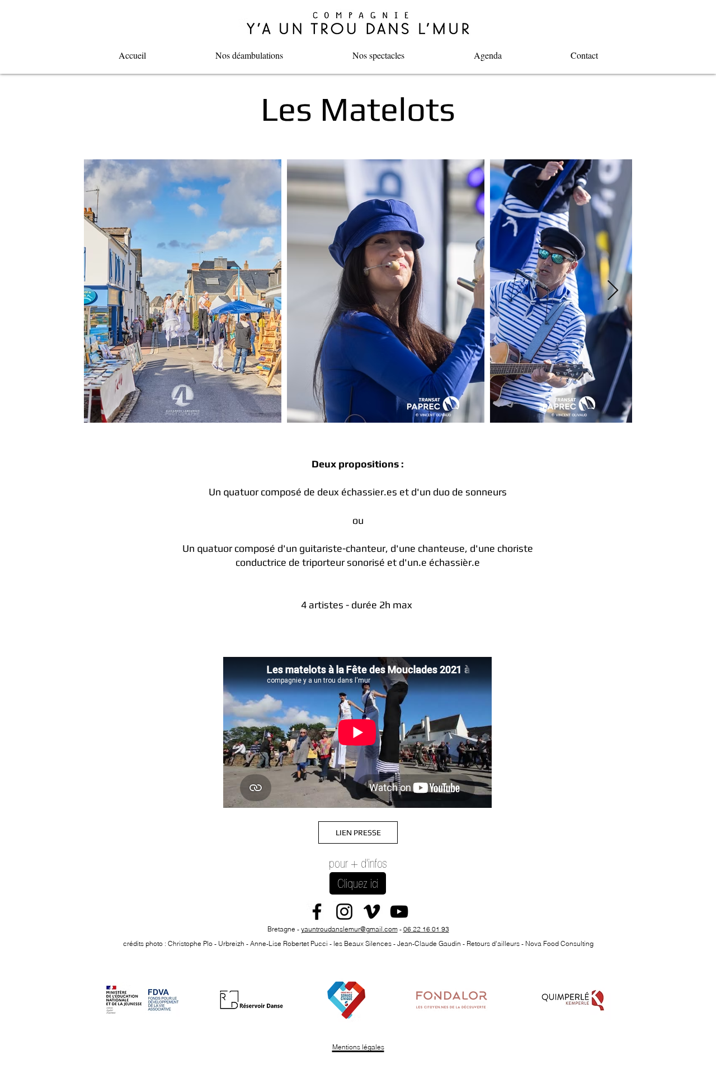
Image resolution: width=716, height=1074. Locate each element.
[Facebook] (317, 911)
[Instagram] (344, 911)
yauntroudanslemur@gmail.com (349, 929)
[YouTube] (399, 911)
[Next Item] (612, 291)
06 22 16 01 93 (426, 929)
